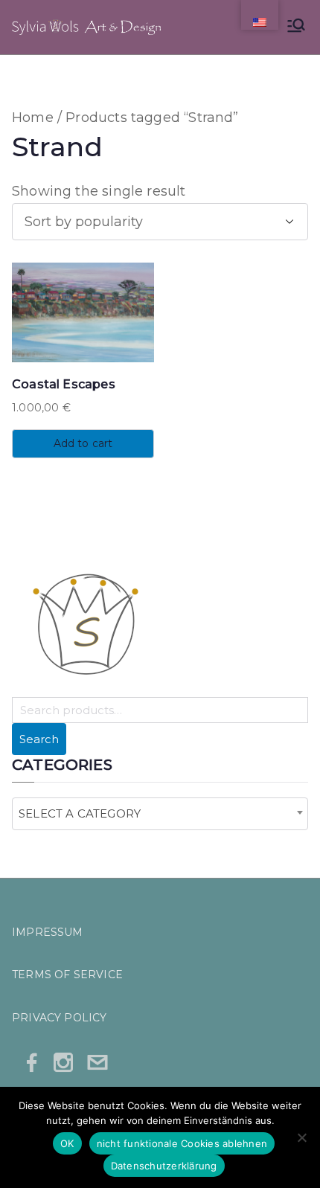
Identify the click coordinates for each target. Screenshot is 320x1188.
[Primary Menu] (296, 27)
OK (67, 1143)
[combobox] (160, 813)
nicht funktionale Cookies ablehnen (182, 1143)
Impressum (47, 932)
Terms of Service (67, 974)
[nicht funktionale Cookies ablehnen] (301, 1137)
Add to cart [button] (83, 443)
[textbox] (84, 813)
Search (39, 739)
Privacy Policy (59, 1017)
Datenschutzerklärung (164, 1166)
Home (33, 117)
